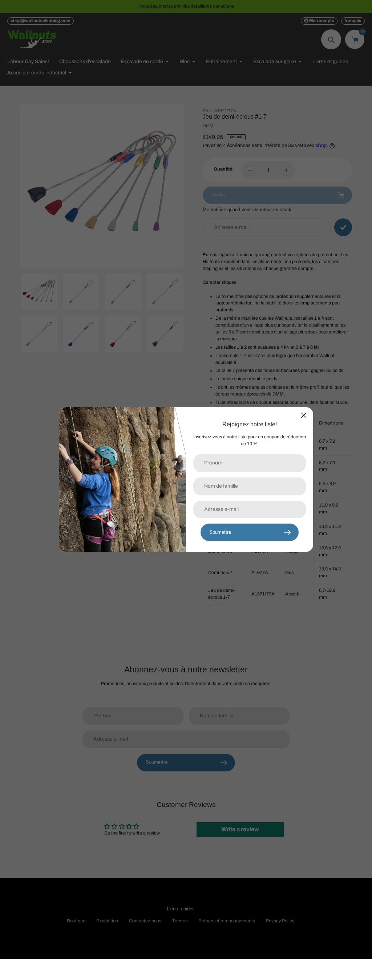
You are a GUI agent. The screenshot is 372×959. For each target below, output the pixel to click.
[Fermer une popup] (303, 415)
